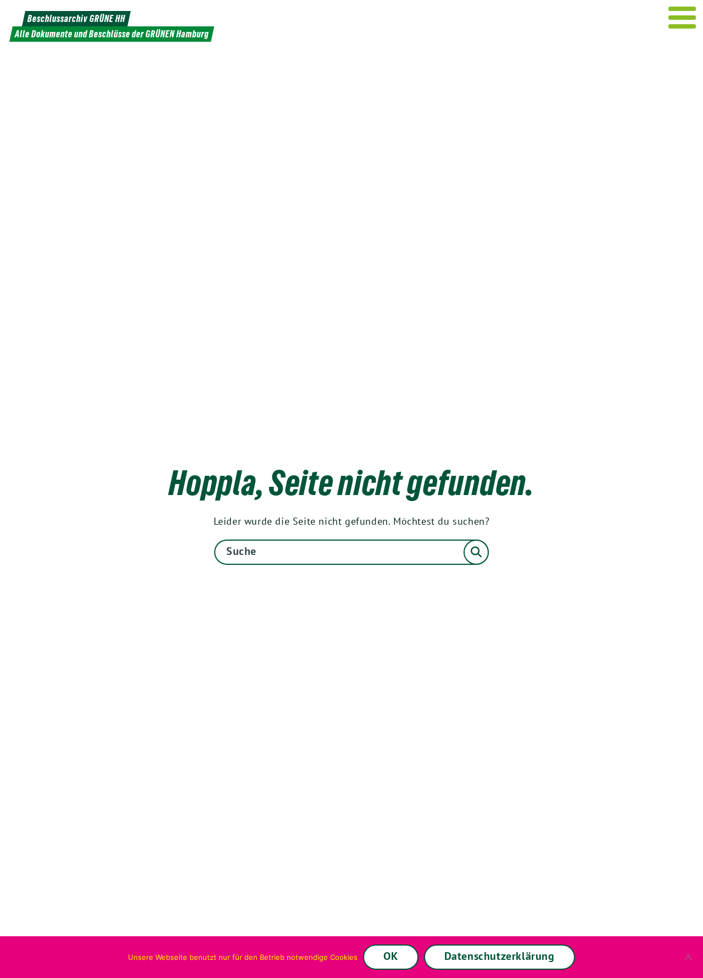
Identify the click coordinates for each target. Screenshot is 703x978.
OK (390, 956)
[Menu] (682, 17)
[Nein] (689, 957)
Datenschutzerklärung (499, 956)
